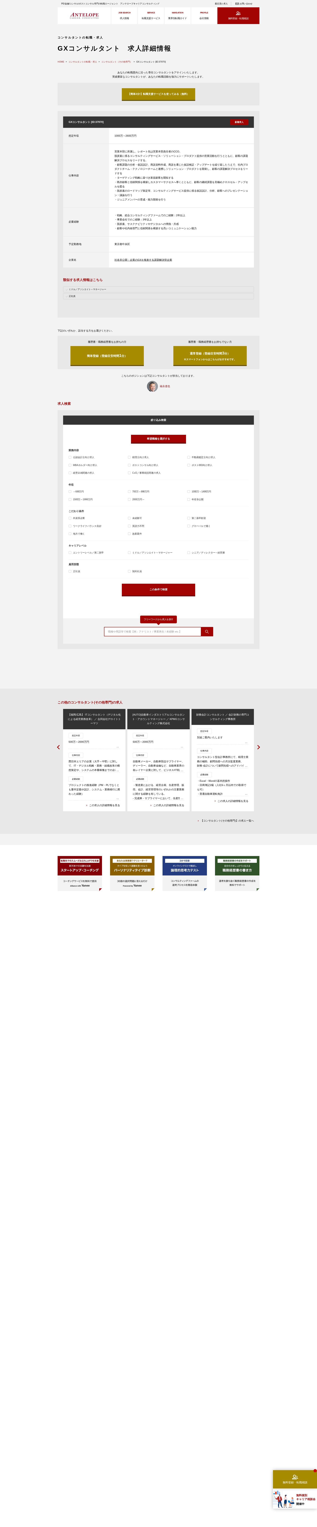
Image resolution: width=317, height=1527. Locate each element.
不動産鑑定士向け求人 (203, 457)
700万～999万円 (140, 491)
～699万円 (78, 491)
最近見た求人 (221, 3)
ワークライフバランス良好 (87, 526)
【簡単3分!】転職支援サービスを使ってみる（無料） (158, 93)
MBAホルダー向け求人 (85, 465)
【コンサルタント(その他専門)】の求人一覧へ (227, 820)
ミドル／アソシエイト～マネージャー (152, 552)
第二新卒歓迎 (199, 518)
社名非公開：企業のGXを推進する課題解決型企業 (143, 259)
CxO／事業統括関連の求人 (146, 472)
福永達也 (165, 386)
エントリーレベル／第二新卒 (88, 552)
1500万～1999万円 (82, 499)
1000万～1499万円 (201, 491)
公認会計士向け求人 (83, 457)
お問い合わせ (246, 3)
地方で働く (79, 533)
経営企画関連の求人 (83, 472)
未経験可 (137, 518)
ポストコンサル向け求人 (145, 465)
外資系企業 (79, 518)
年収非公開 (197, 499)
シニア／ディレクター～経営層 (208, 552)
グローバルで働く (201, 526)
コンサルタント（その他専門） (116, 62)
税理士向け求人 (140, 457)
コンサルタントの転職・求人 (82, 62)
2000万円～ (138, 499)
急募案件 (137, 533)
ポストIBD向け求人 (202, 465)
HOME (61, 62)
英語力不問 (138, 526)
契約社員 (137, 571)
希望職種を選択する (158, 438)
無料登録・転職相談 (238, 18)
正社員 (76, 571)
